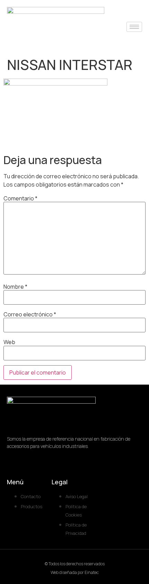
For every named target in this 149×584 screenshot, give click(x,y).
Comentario (20, 198)
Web (9, 342)
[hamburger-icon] (134, 27)
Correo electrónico (29, 314)
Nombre (15, 286)
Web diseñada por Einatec (75, 572)
